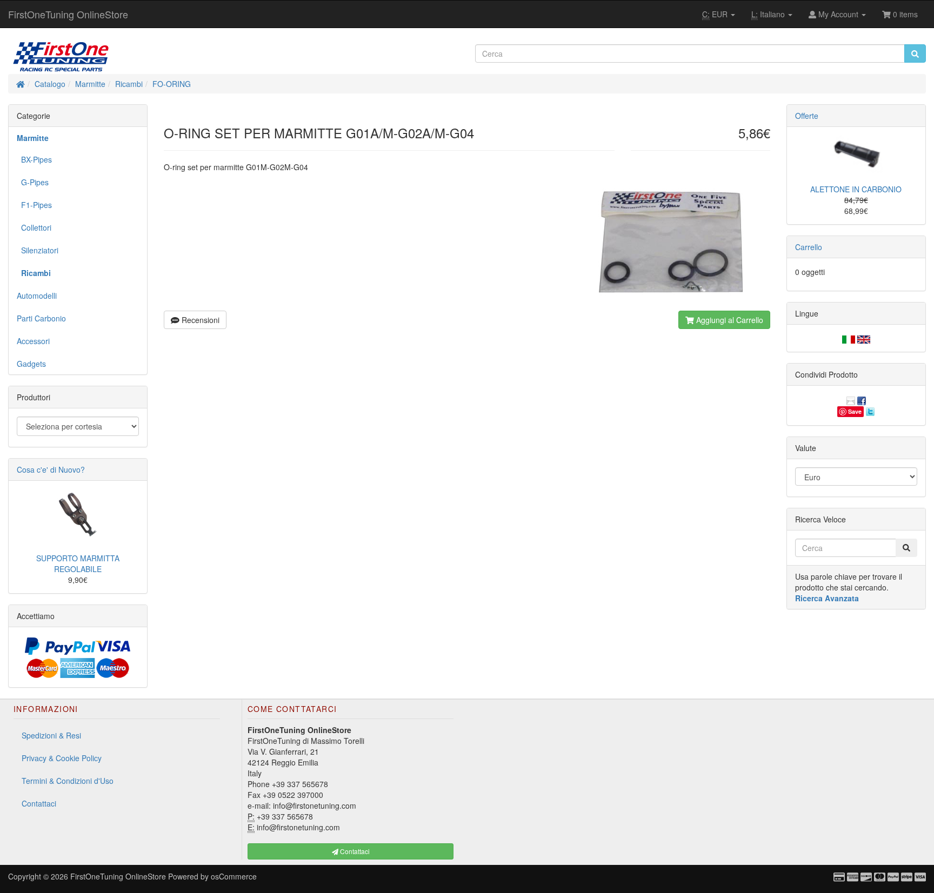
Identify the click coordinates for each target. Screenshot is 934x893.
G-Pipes (33, 182)
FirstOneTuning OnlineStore (68, 14)
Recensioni (199, 319)
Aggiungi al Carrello (728, 319)
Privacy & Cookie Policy (62, 758)
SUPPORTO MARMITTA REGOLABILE (77, 563)
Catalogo (50, 83)
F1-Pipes (34, 204)
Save (855, 411)
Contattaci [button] (354, 851)
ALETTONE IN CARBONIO (856, 189)
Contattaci (39, 803)
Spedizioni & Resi (51, 735)
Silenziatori (37, 250)
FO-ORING (171, 83)
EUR (716, 14)
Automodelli (37, 295)
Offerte (806, 115)
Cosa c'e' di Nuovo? (51, 469)
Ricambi (129, 83)
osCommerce (234, 876)
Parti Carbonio (41, 318)
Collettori (34, 227)
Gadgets (31, 363)
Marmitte (90, 83)
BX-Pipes (34, 159)
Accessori (33, 340)
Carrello (808, 246)
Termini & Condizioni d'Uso (68, 780)
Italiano (769, 14)
